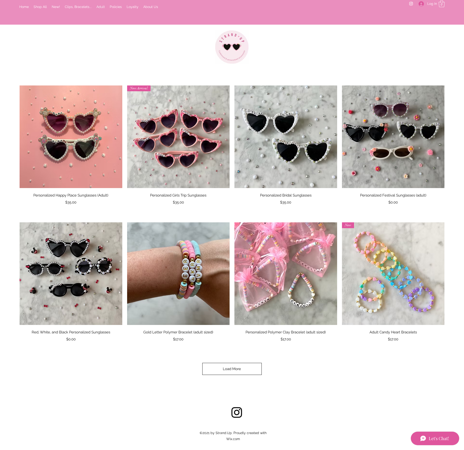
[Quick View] (71, 136)
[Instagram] (411, 3)
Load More (232, 369)
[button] (442, 3)
